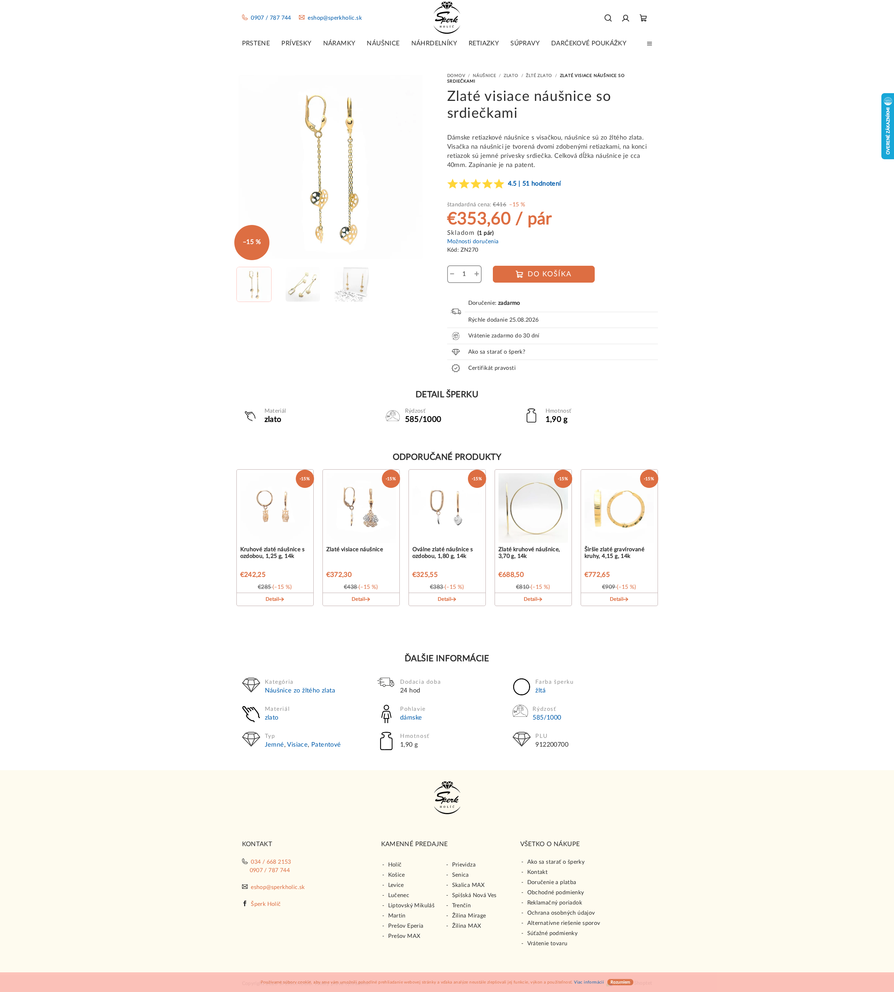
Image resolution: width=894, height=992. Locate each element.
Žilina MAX (466, 926)
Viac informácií (589, 982)
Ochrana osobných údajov (561, 913)
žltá (540, 691)
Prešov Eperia (406, 926)
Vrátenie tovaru (547, 943)
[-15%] (275, 509)
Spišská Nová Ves (474, 895)
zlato (272, 718)
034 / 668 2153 (271, 862)
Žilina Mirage (469, 916)
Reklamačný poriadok (554, 903)
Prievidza (464, 865)
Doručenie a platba (551, 882)
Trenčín (461, 905)
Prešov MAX (404, 936)
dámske (411, 718)
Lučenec (399, 895)
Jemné (274, 745)
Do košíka (550, 274)
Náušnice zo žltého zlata (300, 691)
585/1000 (547, 718)
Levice (396, 885)
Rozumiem (620, 982)
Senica (460, 875)
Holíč (395, 865)
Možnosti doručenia (473, 241)
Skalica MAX (468, 885)
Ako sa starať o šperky (556, 862)
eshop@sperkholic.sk (335, 18)
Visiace (297, 745)
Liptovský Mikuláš (411, 905)
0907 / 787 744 (271, 18)
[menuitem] (256, 44)
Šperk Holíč (266, 904)
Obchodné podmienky (555, 892)
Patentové (326, 745)
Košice (396, 875)
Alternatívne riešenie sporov (563, 923)
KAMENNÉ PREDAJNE (414, 844)
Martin (397, 916)
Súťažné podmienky (552, 933)
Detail (272, 599)
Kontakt (537, 872)
